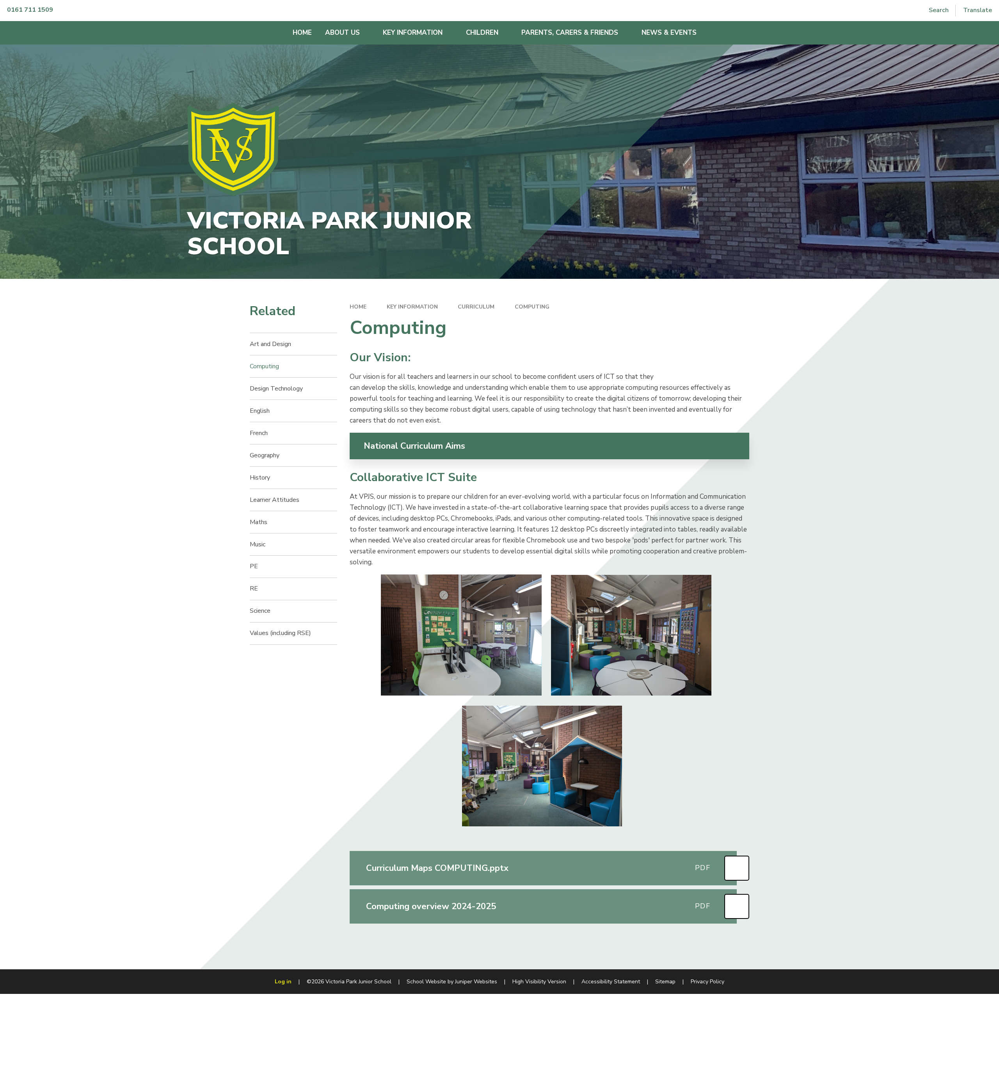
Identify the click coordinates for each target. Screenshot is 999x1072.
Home (358, 306)
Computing (532, 306)
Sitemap (665, 981)
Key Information (412, 306)
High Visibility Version (539, 981)
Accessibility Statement (610, 981)
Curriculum (476, 306)
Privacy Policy (707, 981)
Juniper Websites (476, 981)
